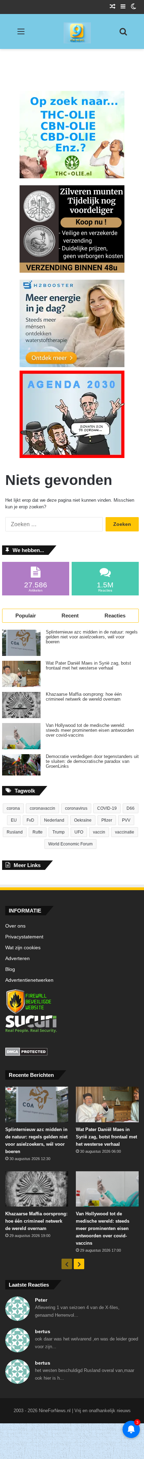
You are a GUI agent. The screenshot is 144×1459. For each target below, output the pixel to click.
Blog (10, 969)
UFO (78, 832)
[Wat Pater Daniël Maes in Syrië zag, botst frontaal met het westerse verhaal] (21, 674)
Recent (70, 615)
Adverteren (17, 958)
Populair (25, 615)
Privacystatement (24, 936)
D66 (131, 808)
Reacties (115, 615)
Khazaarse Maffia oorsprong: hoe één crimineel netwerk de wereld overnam (84, 697)
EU (14, 820)
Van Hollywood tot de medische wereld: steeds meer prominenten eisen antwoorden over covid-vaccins (90, 730)
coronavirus (76, 808)
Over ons (15, 926)
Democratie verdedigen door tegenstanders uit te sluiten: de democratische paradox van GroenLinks (92, 761)
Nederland (54, 820)
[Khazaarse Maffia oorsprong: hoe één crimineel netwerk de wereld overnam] (21, 705)
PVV (126, 820)
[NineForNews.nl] (72, 31)
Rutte (38, 832)
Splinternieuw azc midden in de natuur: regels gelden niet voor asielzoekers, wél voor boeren (92, 637)
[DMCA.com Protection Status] (72, 1052)
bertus (42, 1331)
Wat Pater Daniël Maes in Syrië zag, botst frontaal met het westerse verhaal (88, 666)
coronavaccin (42, 808)
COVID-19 (107, 808)
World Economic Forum (70, 844)
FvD (30, 820)
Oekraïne (83, 820)
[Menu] (20, 34)
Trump (58, 832)
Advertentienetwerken (29, 980)
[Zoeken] (123, 34)
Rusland (15, 832)
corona (13, 808)
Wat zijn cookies (23, 947)
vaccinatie (124, 832)
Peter (41, 1300)
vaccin (99, 832)
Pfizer (106, 820)
